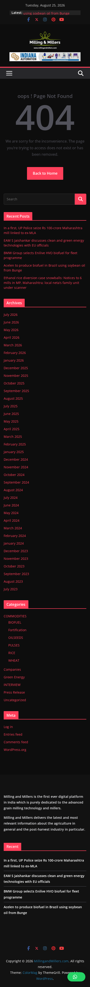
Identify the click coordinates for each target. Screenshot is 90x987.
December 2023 (16, 551)
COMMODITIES (15, 616)
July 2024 (11, 497)
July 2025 (11, 406)
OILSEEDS (15, 637)
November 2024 (16, 467)
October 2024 (14, 474)
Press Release (14, 692)
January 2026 (14, 360)
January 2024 (14, 543)
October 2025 (14, 383)
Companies (12, 669)
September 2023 (16, 574)
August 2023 (13, 581)
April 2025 (11, 429)
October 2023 (14, 566)
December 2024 (16, 459)
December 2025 (16, 368)
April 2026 (11, 337)
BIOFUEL (14, 622)
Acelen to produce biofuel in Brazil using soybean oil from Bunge (50, 13)
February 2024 (15, 535)
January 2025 (14, 452)
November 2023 (16, 558)
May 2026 (11, 330)
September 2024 (16, 482)
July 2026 (11, 314)
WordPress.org (15, 749)
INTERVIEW (12, 684)
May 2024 (11, 513)
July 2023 (11, 589)
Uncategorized (15, 700)
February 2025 (15, 444)
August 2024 (13, 490)
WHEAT (13, 660)
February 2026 (15, 352)
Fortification (17, 630)
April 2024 (11, 520)
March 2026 (13, 345)
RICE (11, 653)
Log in (8, 727)
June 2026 (11, 322)
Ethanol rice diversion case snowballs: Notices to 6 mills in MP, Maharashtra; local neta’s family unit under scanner (43, 283)
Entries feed (13, 734)
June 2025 (11, 413)
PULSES (14, 645)
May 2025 (11, 421)
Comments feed (16, 742)
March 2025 (13, 436)
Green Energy (14, 677)
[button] (76, 976)
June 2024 (11, 505)
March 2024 (13, 528)
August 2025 (13, 398)
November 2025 (16, 375)
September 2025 (16, 391)
